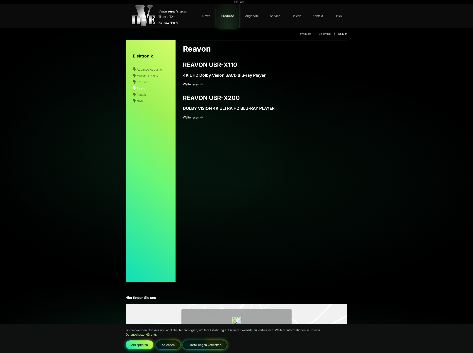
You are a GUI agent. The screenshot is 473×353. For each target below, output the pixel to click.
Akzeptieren (139, 345)
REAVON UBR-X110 (210, 64)
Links (338, 16)
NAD (140, 101)
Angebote (252, 16)
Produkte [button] (227, 16)
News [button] (206, 16)
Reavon (142, 88)
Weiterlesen (191, 84)
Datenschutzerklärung (141, 334)
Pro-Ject (143, 82)
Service (275, 16)
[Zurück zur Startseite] (159, 16)
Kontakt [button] (318, 16)
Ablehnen (168, 345)
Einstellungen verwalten (204, 345)
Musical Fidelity (147, 76)
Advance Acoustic (149, 69)
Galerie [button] (296, 16)
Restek (141, 94)
